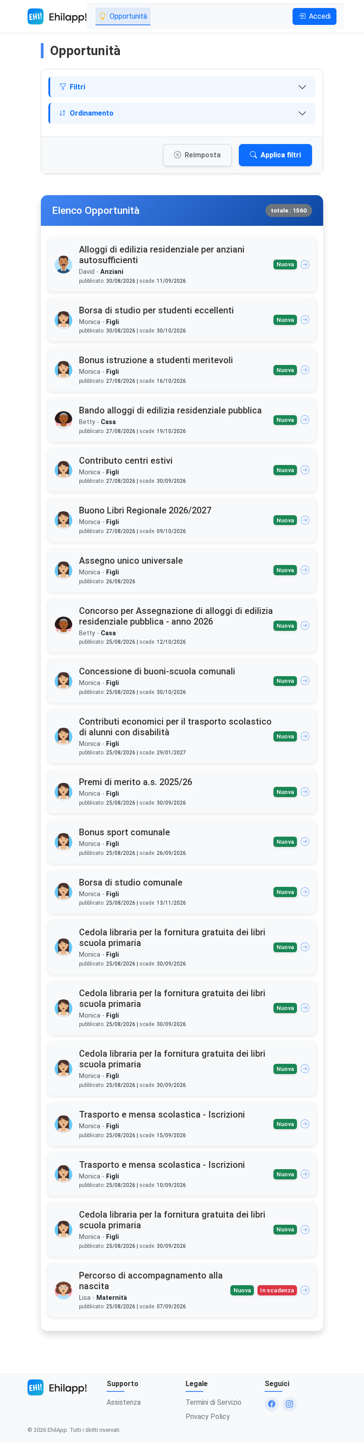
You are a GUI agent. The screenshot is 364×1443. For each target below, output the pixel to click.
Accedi (320, 16)
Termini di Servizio (213, 1402)
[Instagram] (289, 1404)
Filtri (77, 87)
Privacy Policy (208, 1416)
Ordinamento (92, 113)
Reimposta (203, 155)
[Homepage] (57, 16)
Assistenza (124, 1402)
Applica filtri (281, 155)
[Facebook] (272, 1404)
